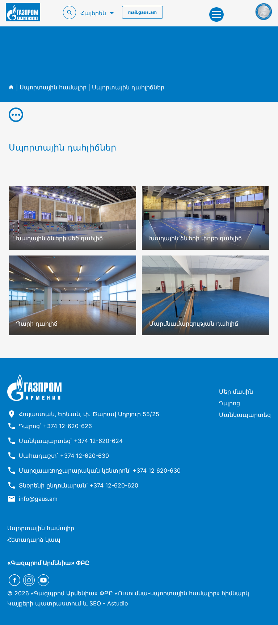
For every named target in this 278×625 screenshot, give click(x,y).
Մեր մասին (236, 391)
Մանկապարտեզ (245, 414)
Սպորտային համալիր (53, 87)
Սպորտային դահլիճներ (128, 87)
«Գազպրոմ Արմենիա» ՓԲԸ (48, 562)
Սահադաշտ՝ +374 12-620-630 (64, 455)
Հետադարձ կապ (33, 539)
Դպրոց (229, 403)
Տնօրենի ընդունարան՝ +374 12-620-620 (78, 485)
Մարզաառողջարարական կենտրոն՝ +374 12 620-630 (100, 470)
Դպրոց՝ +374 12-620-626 (55, 426)
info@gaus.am (38, 498)
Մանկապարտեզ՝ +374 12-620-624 (71, 440)
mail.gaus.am (142, 12)
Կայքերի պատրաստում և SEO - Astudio (67, 603)
